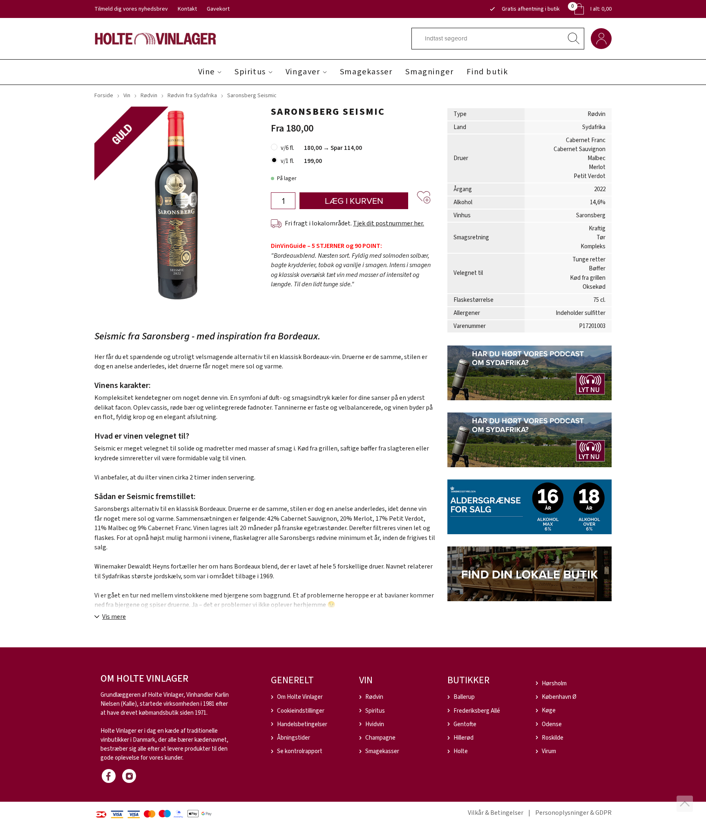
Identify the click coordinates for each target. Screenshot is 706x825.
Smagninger (429, 72)
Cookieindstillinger (300, 711)
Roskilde (552, 738)
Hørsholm (554, 683)
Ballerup (464, 697)
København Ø (559, 697)
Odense (552, 724)
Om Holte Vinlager (300, 697)
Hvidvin (374, 724)
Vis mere (114, 616)
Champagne (380, 738)
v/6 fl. (287, 148)
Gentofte (465, 724)
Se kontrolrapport (299, 751)
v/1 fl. (287, 161)
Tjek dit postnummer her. (388, 223)
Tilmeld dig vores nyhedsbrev (131, 9)
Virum (549, 751)
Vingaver (303, 72)
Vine (206, 72)
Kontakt (187, 9)
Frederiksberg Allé (477, 711)
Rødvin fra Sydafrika (192, 95)
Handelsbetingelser (302, 724)
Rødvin (149, 95)
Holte (461, 751)
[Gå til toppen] (685, 804)
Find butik (487, 72)
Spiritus (250, 72)
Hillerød (464, 738)
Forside (103, 95)
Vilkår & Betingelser (495, 812)
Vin (126, 95)
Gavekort (218, 9)
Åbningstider (293, 738)
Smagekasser (366, 72)
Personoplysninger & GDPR (573, 812)
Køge (549, 710)
